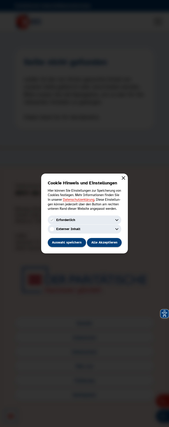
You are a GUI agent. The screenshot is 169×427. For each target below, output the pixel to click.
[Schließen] (123, 178)
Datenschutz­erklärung (78, 200)
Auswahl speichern (67, 242)
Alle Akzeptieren (104, 242)
